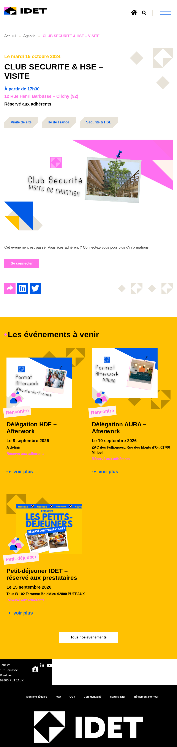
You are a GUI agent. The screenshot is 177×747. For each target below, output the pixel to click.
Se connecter (22, 263)
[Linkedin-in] (42, 665)
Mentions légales (36, 696)
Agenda (29, 36)
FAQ (58, 696)
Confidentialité (92, 696)
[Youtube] (49, 665)
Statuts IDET (117, 696)
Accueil (10, 36)
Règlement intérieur (146, 696)
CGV (72, 696)
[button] (144, 13)
